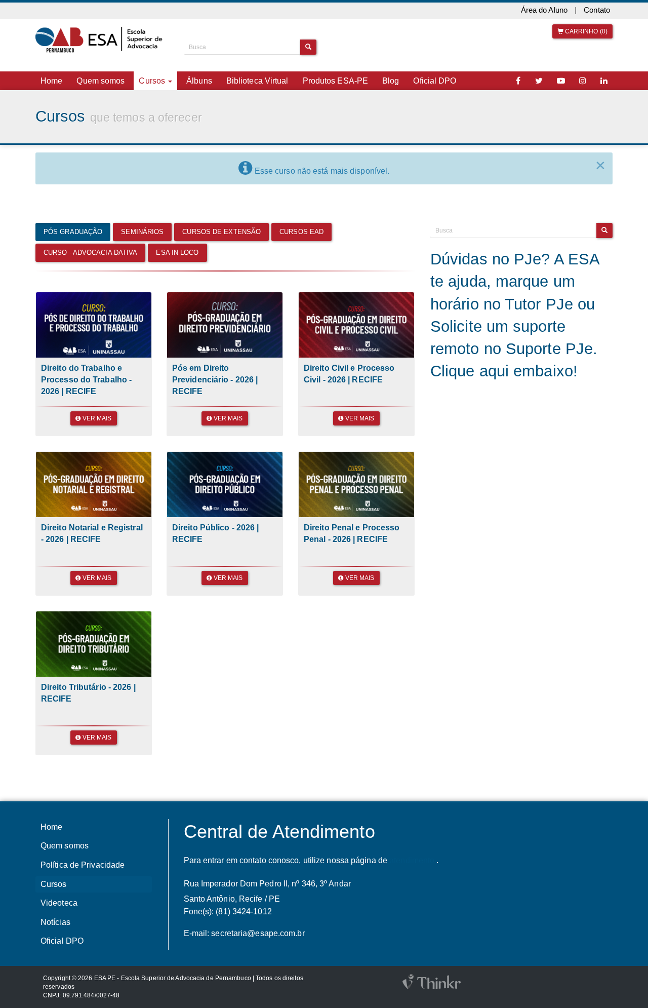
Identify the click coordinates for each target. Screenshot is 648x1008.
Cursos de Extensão (221, 232)
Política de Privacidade (82, 865)
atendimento (411, 860)
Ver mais (96, 418)
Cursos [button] (153, 80)
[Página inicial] (102, 40)
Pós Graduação (73, 232)
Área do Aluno (544, 10)
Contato (597, 10)
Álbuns (199, 80)
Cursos (53, 884)
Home (51, 80)
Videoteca (58, 903)
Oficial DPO (434, 80)
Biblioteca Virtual (257, 80)
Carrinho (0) (585, 31)
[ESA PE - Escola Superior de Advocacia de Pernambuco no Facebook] (518, 80)
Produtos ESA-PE (336, 80)
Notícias (55, 922)
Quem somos (100, 80)
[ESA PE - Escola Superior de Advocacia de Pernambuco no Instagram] (582, 80)
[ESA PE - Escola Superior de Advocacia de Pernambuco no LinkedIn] (604, 80)
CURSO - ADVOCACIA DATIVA (90, 252)
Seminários (142, 232)
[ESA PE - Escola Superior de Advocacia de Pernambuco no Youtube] (561, 80)
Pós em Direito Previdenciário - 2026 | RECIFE (215, 379)
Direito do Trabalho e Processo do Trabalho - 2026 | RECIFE (86, 379)
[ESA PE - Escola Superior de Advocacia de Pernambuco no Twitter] (539, 80)
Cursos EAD (301, 232)
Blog (390, 80)
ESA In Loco (177, 252)
